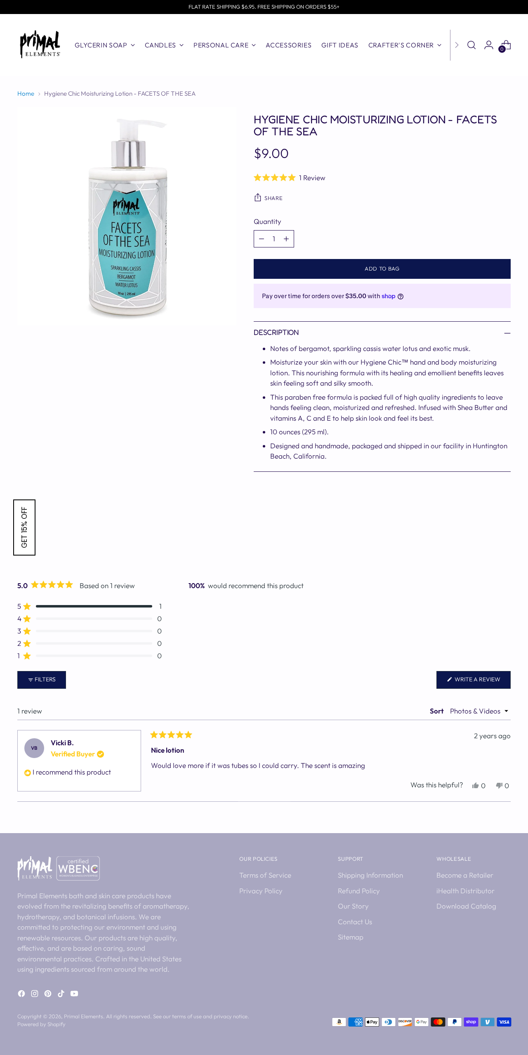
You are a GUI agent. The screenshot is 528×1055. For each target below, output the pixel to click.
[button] (382, 177)
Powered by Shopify (41, 1024)
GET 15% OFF (24, 527)
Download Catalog (466, 906)
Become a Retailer (464, 875)
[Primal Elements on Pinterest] (49, 995)
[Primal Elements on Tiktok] (62, 995)
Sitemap (350, 937)
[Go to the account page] (489, 45)
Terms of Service (265, 875)
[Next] (456, 45)
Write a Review (482, 682)
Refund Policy (359, 890)
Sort (437, 710)
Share (273, 198)
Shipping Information (370, 875)
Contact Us (355, 921)
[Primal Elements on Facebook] (22, 995)
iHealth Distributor (465, 890)
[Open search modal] (471, 45)
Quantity (267, 221)
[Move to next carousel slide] (504, 543)
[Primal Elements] (40, 45)
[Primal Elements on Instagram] (35, 995)
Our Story (353, 906)
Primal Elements (83, 1016)
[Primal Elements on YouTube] (75, 995)
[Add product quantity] (286, 239)
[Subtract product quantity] (261, 239)
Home (25, 93)
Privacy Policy (261, 890)
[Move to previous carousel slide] (485, 544)
